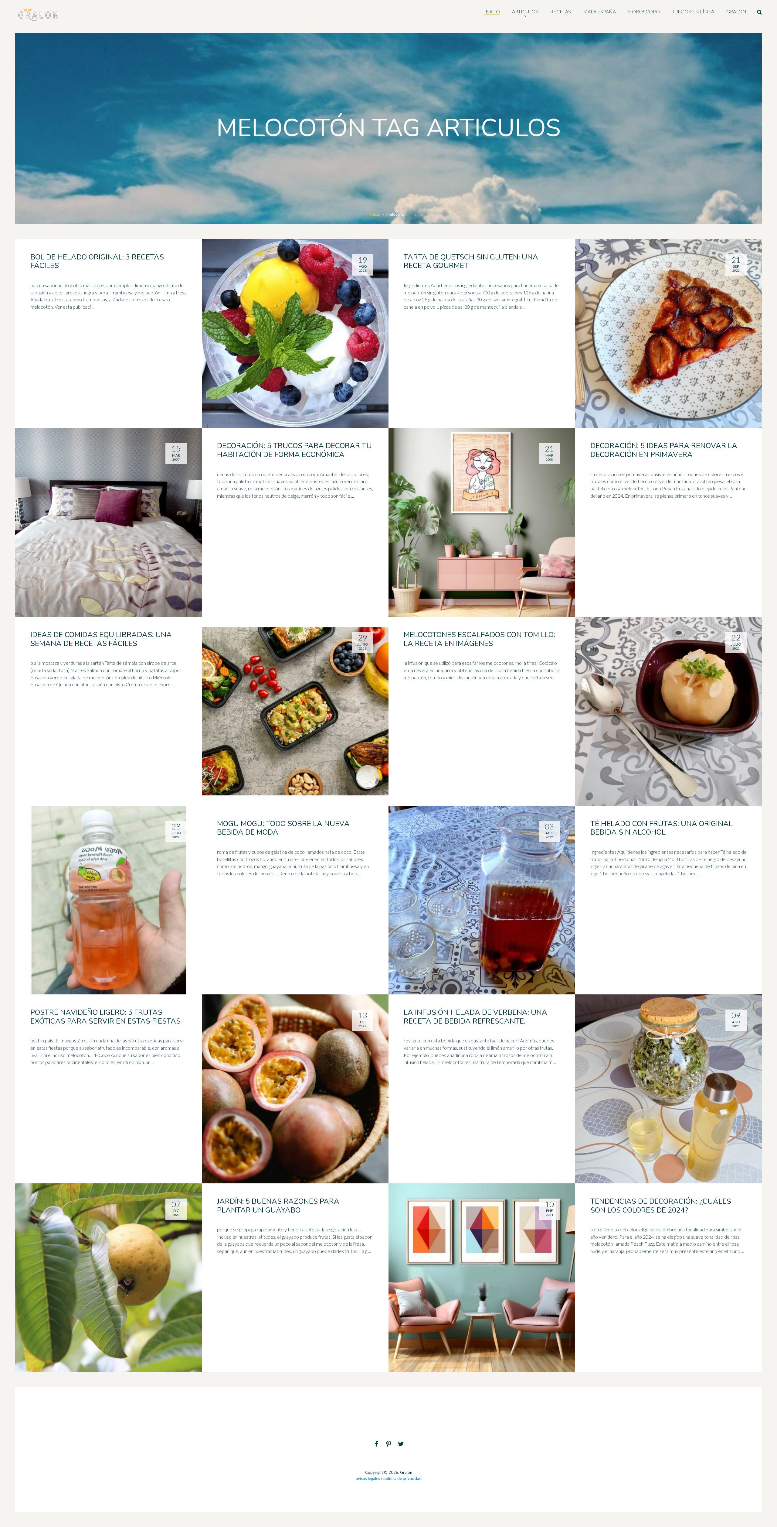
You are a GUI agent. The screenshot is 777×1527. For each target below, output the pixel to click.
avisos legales (368, 1478)
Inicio (375, 214)
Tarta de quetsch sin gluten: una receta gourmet (471, 261)
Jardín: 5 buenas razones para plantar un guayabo (278, 1205)
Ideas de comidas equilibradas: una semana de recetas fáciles (101, 639)
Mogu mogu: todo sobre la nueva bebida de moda (283, 828)
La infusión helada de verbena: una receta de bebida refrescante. (475, 1016)
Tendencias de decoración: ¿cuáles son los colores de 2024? (660, 1205)
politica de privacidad (402, 1478)
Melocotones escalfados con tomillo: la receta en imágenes (479, 639)
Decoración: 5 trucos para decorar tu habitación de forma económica (294, 450)
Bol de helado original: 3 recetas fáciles (97, 261)
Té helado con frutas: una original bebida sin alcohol (661, 828)
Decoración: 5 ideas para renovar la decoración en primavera (663, 450)
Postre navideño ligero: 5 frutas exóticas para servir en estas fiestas (105, 1016)
